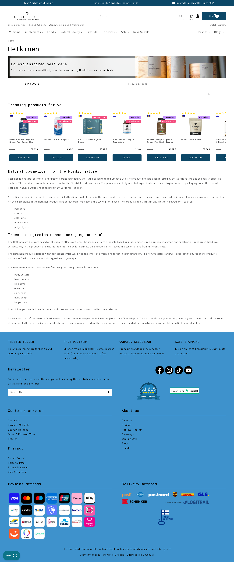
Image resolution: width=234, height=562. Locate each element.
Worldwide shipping (59, 24)
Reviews (126, 425)
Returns (12, 439)
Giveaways (128, 434)
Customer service (16, 24)
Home (11, 40)
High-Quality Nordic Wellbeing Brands (115, 3)
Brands (126, 448)
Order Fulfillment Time (21, 434)
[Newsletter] (108, 392)
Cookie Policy (16, 458)
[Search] (180, 16)
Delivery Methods (18, 429)
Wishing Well (129, 439)
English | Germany (218, 25)
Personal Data (16, 462)
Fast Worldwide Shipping (38, 3)
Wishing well (78, 24)
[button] (191, 16)
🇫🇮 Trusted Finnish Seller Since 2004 (193, 3)
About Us (127, 420)
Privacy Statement (18, 467)
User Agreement (17, 472)
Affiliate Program (132, 429)
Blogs (125, 443)
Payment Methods (18, 425)
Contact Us (14, 420)
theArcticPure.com (113, 554)
